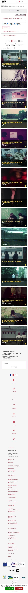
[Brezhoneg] (23, 2)
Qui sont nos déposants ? (13, 491)
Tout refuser (19, 588)
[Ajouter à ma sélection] (25, 67)
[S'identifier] (19, 2)
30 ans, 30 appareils (12, 521)
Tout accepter (10, 588)
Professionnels (11, 511)
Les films (11, 505)
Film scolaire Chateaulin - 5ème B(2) (11, 261)
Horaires (10, 460)
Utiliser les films (11, 471)
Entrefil (11, 543)
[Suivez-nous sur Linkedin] (14, 414)
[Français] (12, 375)
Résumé (10, 23)
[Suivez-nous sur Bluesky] (14, 422)
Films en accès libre (20, 43)
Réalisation (17, 23)
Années (19, 24)
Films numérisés (10, 43)
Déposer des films (12, 470)
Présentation (11, 468)
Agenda (10, 500)
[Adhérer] (16, 2)
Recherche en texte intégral (14, 18)
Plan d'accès (11, 459)
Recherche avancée (14, 35)
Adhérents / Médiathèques (13, 509)
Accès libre (10, 508)
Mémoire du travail (12, 520)
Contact (11, 448)
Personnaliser (14, 591)
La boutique (12, 528)
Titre (5, 23)
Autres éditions (11, 535)
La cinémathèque (13, 466)
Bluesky (14, 425)
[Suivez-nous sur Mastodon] (14, 430)
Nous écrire (10, 462)
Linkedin (14, 416)
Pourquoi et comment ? (13, 489)
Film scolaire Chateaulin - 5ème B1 (11, 221)
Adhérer (10, 477)
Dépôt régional (11, 494)
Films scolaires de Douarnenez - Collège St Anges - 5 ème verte (10, 64)
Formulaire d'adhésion (13, 479)
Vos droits (10, 492)
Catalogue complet (12, 537)
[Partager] (21, 2)
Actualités (12, 498)
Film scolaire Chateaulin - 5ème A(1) (11, 281)
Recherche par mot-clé (14, 31)
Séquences (6, 24)
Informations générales (13, 502)
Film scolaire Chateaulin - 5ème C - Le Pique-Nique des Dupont (12, 321)
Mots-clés (13, 24)
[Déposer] (18, 2)
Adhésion (11, 475)
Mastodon (14, 433)
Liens (9, 556)
